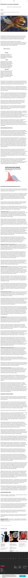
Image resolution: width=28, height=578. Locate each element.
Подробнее (3, 577)
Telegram (19, 566)
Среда (1, 571)
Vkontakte (19, 567)
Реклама (15, 566)
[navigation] (7, 568)
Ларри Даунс (2, 13)
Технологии (2, 570)
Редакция (15, 567)
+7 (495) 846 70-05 (25, 567)
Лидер (1, 568)
